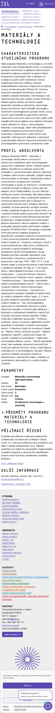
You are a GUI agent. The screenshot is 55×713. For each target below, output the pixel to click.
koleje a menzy (9, 521)
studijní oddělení (10, 505)
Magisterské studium (10, 17)
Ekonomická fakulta (11, 580)
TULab (5, 559)
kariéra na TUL (9, 546)
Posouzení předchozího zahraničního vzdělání (20, 23)
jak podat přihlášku (11, 502)
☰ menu (30, 3)
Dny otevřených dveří (10, 14)
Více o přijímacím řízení (12, 463)
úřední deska (8, 543)
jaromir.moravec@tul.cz (12, 479)
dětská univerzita (10, 515)
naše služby (8, 549)
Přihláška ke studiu (30, 11)
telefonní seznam (10, 625)
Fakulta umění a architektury (16, 583)
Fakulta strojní (9, 570)
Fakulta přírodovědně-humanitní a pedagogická (25, 577)
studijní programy (10, 499)
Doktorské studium (31, 17)
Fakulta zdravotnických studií (16, 593)
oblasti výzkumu (10, 533)
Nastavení (27, 700)
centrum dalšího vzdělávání (15, 512)
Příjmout (27, 685)
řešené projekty (9, 536)
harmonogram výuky (12, 509)
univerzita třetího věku (13, 518)
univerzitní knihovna (11, 552)
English (49, 4)
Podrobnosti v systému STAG (16, 484)
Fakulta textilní (9, 574)
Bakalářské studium (32, 14)
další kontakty (11, 634)
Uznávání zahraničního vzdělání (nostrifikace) (20, 20)
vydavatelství (9, 555)
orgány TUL (8, 540)
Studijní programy (9, 11)
